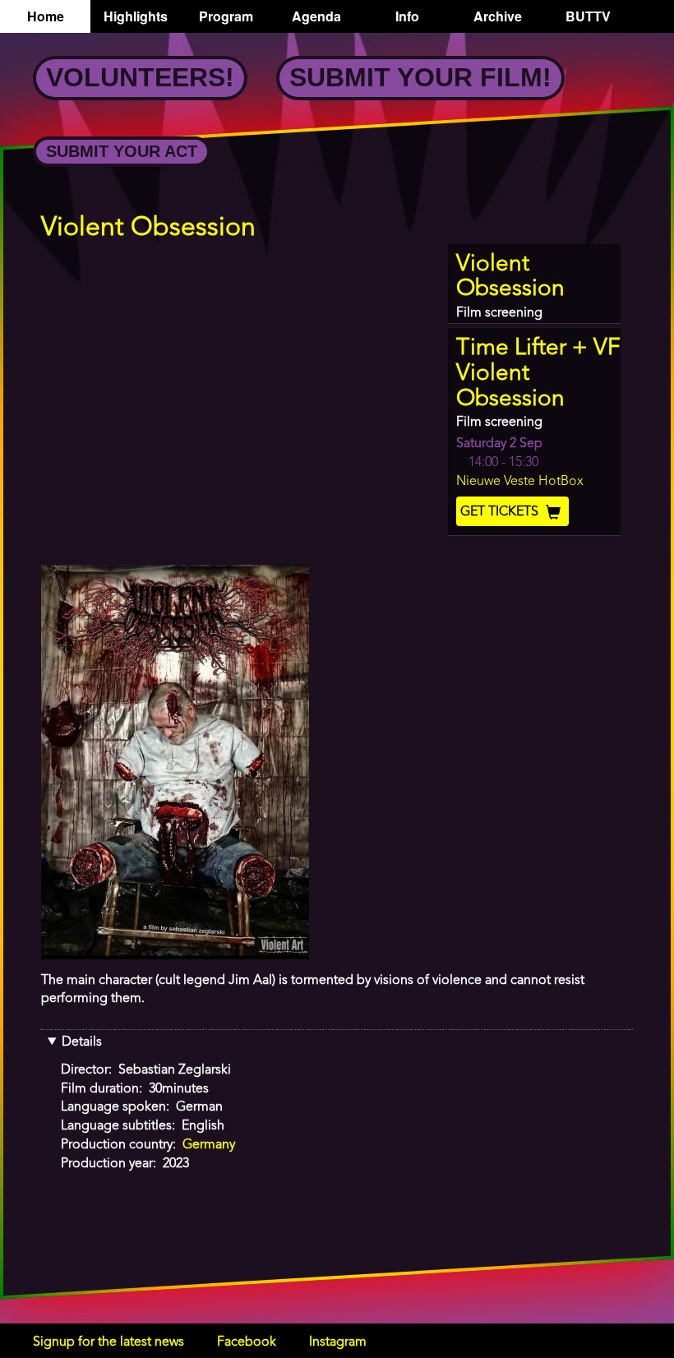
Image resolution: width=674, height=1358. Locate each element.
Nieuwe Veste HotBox (520, 481)
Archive (497, 16)
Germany (208, 1145)
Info (407, 16)
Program (226, 16)
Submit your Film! (420, 77)
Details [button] (82, 1042)
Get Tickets (501, 512)
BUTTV (588, 16)
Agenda (316, 16)
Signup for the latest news (108, 1342)
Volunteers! (140, 77)
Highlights (136, 16)
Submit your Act (121, 151)
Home (45, 16)
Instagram (338, 1342)
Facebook (246, 1342)
